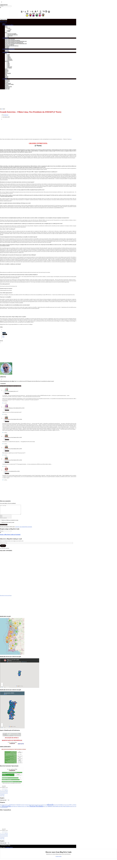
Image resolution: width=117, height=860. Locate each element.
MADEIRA (7, 46)
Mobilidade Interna (24, 806)
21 (1, 793)
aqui (70, 139)
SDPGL (8, 56)
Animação (3, 804)
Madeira (14, 806)
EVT (63, 804)
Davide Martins (8, 83)
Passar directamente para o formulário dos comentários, (10, 386)
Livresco (6, 82)
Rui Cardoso (7, 81)
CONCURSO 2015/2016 (10, 39)
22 (2, 793)
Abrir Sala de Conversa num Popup (6, 595)
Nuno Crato (45, 806)
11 (6, 790)
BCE (10, 804)
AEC (0, 804)
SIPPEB (6, 77)
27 (0, 794)
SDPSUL (9, 57)
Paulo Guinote (66, 806)
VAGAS (2, 807)
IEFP (1, 806)
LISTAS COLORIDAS (9, 44)
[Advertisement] (36, 98)
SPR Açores (9, 66)
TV (0, 807)
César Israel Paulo (8, 86)
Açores (8, 804)
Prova (74, 806)
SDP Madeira (9, 60)
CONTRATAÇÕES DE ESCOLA (11, 45)
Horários (74, 804)
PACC (62, 806)
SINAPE (6, 76)
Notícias (32, 806)
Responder (7, 393)
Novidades (39, 806)
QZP (75, 806)
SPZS (8, 65)
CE (15, 804)
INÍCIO (3, 23)
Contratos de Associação (35, 804)
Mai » (3, 795)
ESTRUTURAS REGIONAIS (8, 49)
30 (3, 794)
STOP (6, 68)
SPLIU (6, 72)
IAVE (6, 32)
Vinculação (5, 807)
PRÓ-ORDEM (8, 73)
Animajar (6, 85)
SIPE (6, 74)
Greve (72, 804)
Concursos (18, 804)
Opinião (59, 806)
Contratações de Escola (28, 804)
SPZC (8, 55)
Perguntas (71, 806)
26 (7, 793)
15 (2, 791)
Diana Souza (7, 87)
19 (7, 791)
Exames (65, 804)
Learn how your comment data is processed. (23, 526)
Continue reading (58, 856)
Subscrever (3, 545)
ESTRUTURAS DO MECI (7, 24)
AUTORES (4, 78)
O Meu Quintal (55, 806)
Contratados (23, 804)
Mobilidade (19, 806)
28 (1, 794)
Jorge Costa (7, 88)
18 (6, 791)
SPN (8, 62)
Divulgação (45, 804)
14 (1, 791)
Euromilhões (60, 804)
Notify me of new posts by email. (7, 522)
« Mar (1, 795)
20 (0, 793)
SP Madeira (9, 67)
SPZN (8, 54)
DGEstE (9, 30)
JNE (8, 36)
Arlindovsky (7, 79)
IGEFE (8, 31)
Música (28, 806)
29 (2, 794)
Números (50, 806)
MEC (16, 806)
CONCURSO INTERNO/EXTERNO (12, 40)
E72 (10, 29)
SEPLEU (7, 71)
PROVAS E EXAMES (11, 33)
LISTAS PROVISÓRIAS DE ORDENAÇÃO (14, 42)
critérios (40, 804)
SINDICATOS (5, 52)
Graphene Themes (9, 847)
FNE (6, 53)
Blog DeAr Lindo (3, 21)
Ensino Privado (56, 804)
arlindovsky (6, 114)
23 (3, 793)
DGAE (8, 28)
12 (7, 790)
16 (3, 791)
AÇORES (7, 47)
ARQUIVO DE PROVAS (12, 34)
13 (0, 791)
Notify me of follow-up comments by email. (9, 520)
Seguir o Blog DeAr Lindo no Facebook (10, 534)
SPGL (8, 64)
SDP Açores (9, 59)
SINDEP (6, 70)
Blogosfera (13, 804)
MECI (6, 25)
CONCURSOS (5, 38)
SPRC (8, 63)
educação (50, 804)
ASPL (6, 75)
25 (6, 793)
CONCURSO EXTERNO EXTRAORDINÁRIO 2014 (16, 43)
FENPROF (7, 61)
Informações (6, 806)
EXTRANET (10, 35)
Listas (12, 806)
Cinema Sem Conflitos (9, 84)
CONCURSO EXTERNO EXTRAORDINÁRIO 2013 (16, 41)
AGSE (6, 27)
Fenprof (68, 804)
